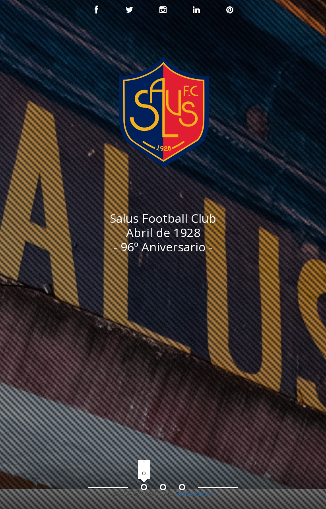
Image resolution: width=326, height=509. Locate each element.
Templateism (194, 493)
